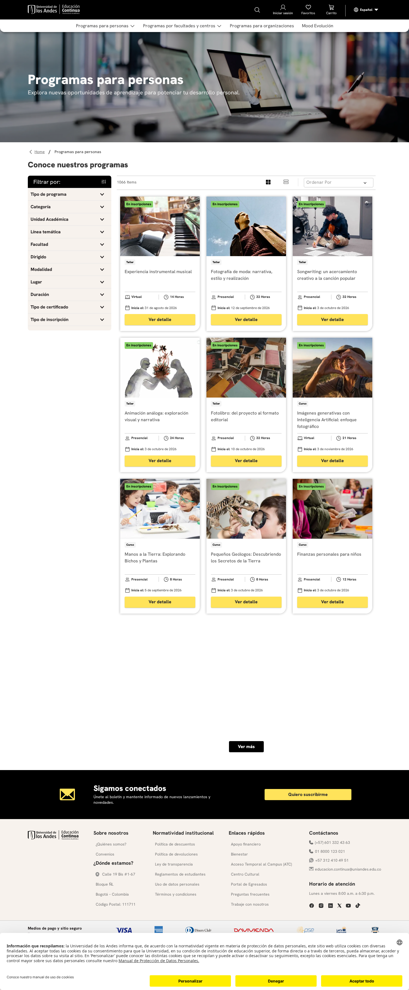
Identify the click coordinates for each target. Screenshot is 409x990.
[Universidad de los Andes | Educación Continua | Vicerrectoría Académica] (53, 838)
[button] (70, 194)
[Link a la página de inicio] (40, 152)
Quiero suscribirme (308, 794)
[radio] (268, 182)
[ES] (366, 10)
